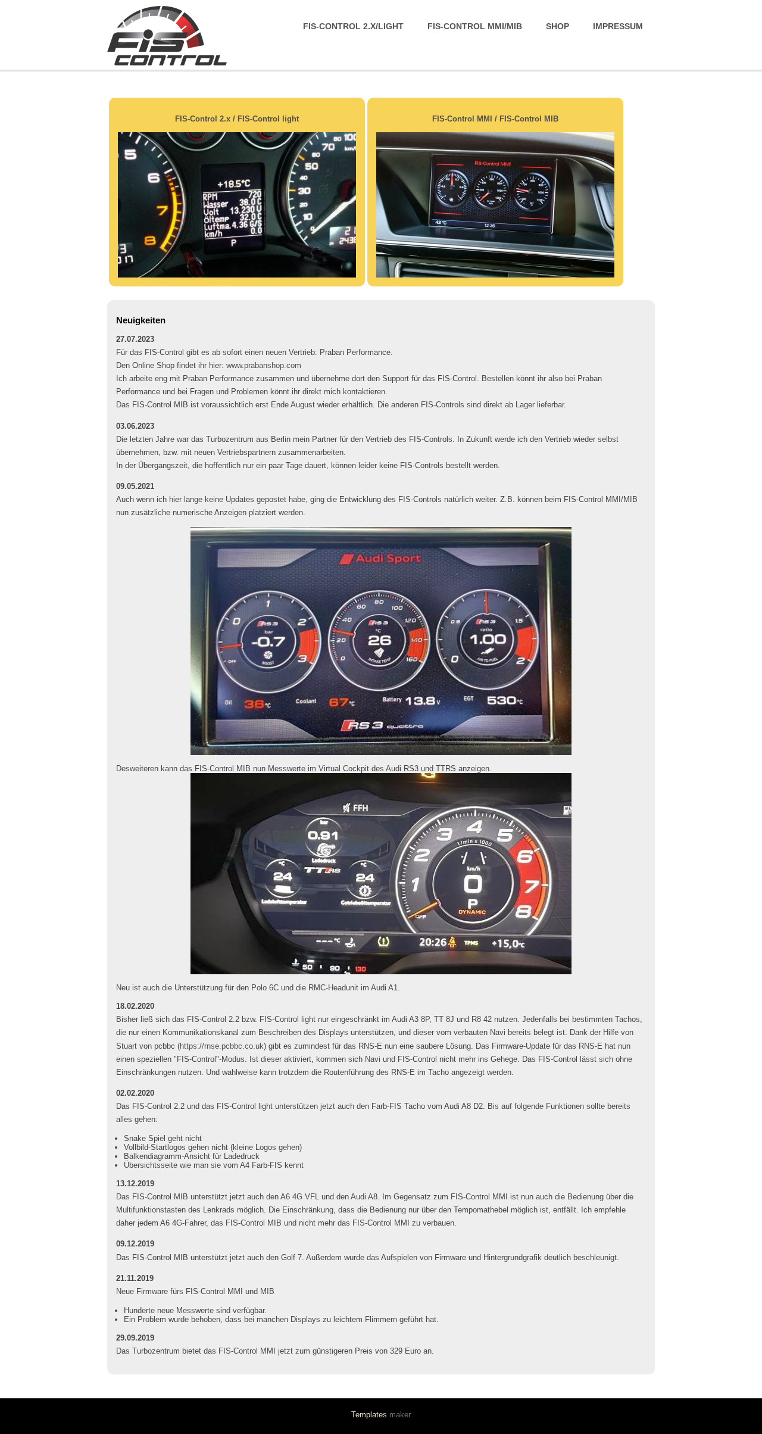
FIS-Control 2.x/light (353, 26)
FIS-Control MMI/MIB (474, 26)
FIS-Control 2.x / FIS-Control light (237, 118)
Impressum (618, 26)
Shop (557, 26)
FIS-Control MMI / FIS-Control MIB (495, 118)
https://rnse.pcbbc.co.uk (222, 1046)
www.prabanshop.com (263, 365)
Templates (369, 1414)
